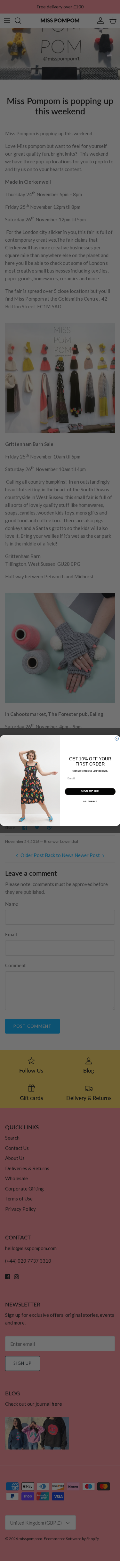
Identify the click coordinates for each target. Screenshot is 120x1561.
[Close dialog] (117, 739)
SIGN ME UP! (90, 791)
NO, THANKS (90, 801)
